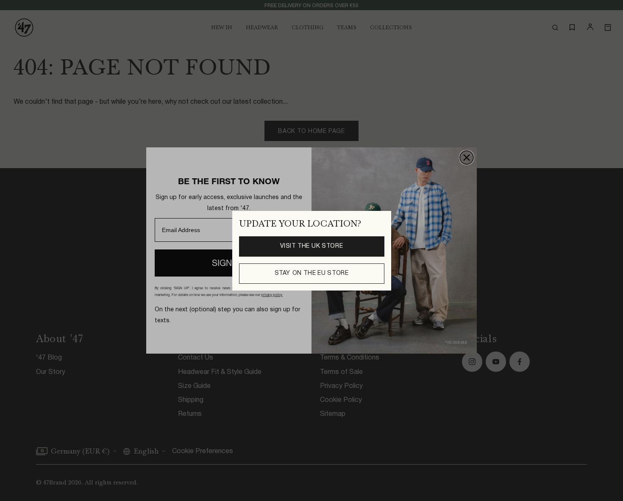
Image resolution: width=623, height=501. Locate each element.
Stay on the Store (312, 273)
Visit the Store (311, 246)
